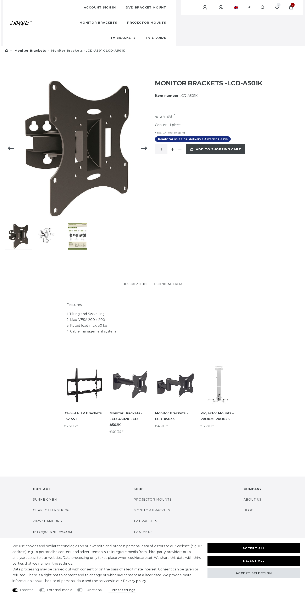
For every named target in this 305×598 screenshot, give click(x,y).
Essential (27, 590)
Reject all (254, 561)
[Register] (221, 7)
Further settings (122, 590)
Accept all (254, 548)
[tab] (134, 284)
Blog (249, 510)
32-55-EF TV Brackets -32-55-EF (83, 416)
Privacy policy (134, 581)
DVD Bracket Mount (146, 7)
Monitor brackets (152, 510)
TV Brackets (123, 38)
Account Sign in (100, 7)
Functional (94, 590)
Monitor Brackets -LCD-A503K (171, 416)
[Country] (236, 7)
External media (59, 590)
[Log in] (205, 7)
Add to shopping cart (218, 149)
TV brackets (145, 521)
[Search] (263, 7)
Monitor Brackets (98, 22)
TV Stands (156, 38)
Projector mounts (146, 22)
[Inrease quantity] (172, 149)
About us (252, 499)
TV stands (143, 532)
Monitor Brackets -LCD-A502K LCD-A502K (126, 419)
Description (134, 284)
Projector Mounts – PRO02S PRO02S (217, 416)
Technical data (167, 284)
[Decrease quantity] (180, 149)
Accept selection (254, 573)
